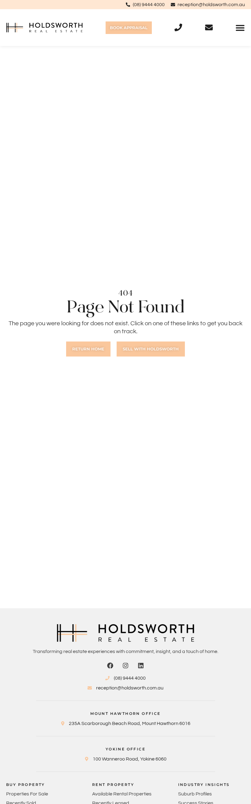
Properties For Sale (27, 793)
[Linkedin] (141, 665)
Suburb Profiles (195, 793)
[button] (240, 27)
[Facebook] (110, 665)
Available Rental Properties (122, 793)
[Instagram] (125, 665)
